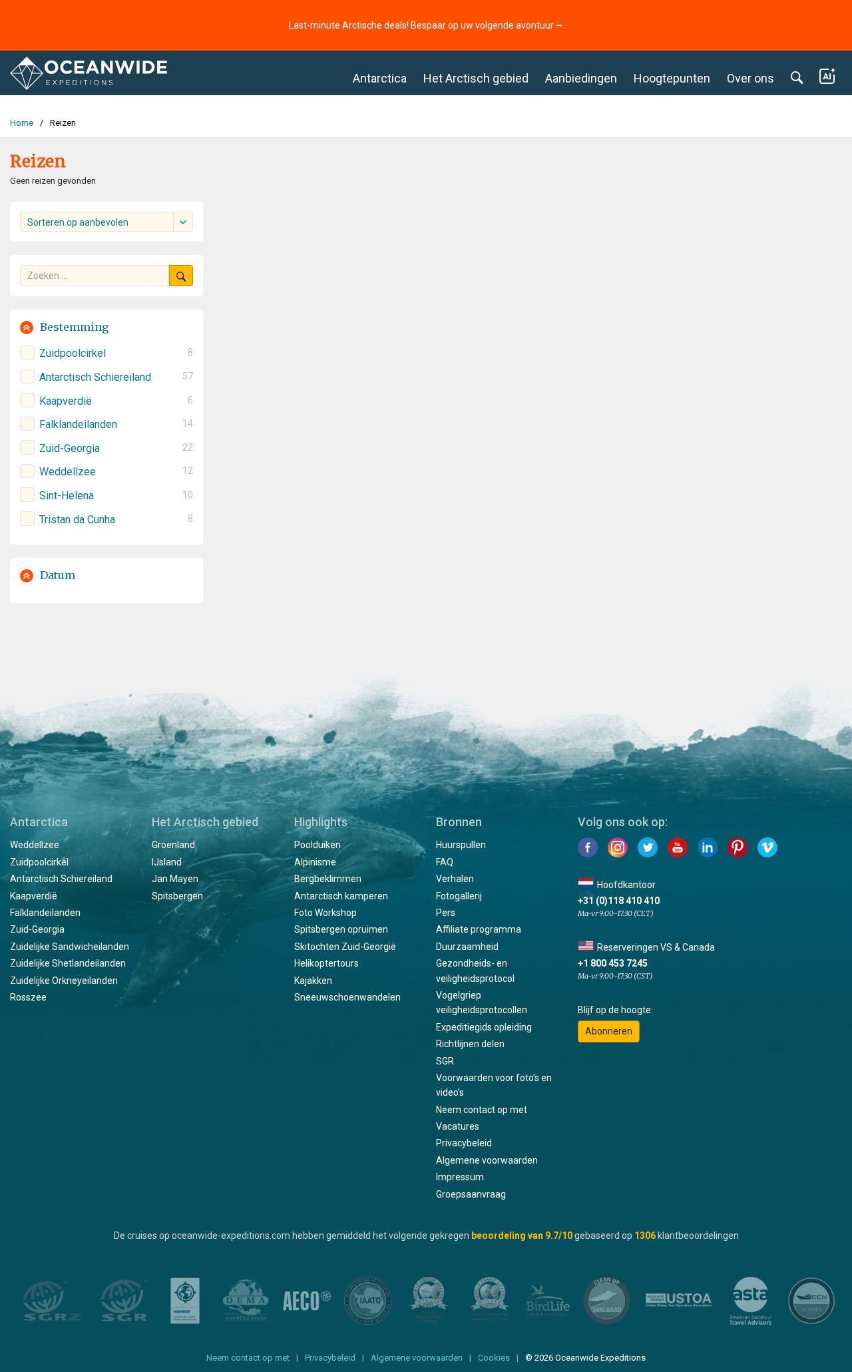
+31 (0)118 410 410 (619, 900)
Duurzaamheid (467, 946)
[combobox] (106, 222)
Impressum (460, 1177)
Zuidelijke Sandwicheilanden (69, 946)
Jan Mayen (175, 878)
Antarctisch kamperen (341, 896)
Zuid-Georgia (37, 929)
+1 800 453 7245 (613, 963)
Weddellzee (34, 844)
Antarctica (380, 78)
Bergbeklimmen (327, 878)
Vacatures (457, 1126)
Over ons (750, 78)
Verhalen (455, 878)
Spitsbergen (177, 896)
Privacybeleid (464, 1143)
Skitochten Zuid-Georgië (345, 946)
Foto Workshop (325, 912)
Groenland (173, 844)
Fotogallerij (459, 896)
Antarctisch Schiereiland (61, 878)
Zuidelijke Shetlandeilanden (68, 963)
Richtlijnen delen (470, 1043)
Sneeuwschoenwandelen (347, 997)
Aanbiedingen (581, 78)
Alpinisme (315, 862)
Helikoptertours (326, 963)
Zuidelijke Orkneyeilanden (64, 980)
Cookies (494, 1358)
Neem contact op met (481, 1109)
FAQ (444, 862)
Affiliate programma (478, 929)
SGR (445, 1061)
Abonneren (608, 1031)
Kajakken (313, 980)
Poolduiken (317, 844)
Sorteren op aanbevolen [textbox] (77, 222)
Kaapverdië (33, 896)
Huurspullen (461, 844)
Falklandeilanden (45, 912)
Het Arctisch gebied (476, 78)
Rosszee (28, 997)
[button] (106, 327)
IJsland (167, 862)
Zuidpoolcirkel (39, 862)
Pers (445, 912)
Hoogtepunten (672, 78)
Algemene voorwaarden (487, 1160)
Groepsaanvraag (471, 1194)
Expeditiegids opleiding (484, 1027)
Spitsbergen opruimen (341, 929)
